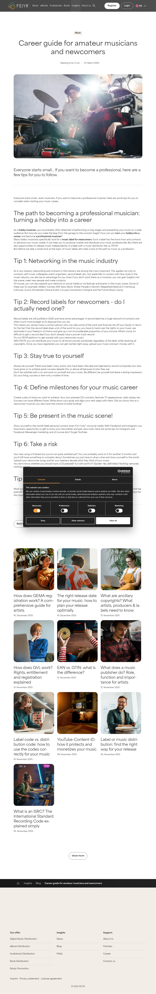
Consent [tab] (41, 480)
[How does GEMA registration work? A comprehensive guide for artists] (34, 569)
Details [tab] (78, 480)
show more (78, 856)
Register (112, 6)
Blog (38, 883)
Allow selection (78, 521)
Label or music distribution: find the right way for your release (119, 745)
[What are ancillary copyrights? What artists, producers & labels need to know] (121, 569)
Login (127, 6)
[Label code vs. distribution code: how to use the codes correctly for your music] (34, 713)
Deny (43, 521)
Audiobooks (56, 6)
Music (35, 6)
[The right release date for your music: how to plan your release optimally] (77, 569)
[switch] (64, 511)
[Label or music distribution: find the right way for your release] (121, 713)
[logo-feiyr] (19, 5)
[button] (150, 108)
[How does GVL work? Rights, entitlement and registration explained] (34, 641)
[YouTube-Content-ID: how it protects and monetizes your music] (77, 713)
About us (86, 6)
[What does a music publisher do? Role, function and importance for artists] (121, 641)
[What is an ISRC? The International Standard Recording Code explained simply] (34, 785)
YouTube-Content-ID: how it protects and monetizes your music (77, 745)
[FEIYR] (19, 883)
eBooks (44, 6)
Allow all (113, 521)
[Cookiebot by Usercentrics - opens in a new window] (119, 471)
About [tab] (114, 480)
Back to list (23, 524)
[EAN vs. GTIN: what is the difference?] (77, 641)
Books (67, 6)
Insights (76, 6)
